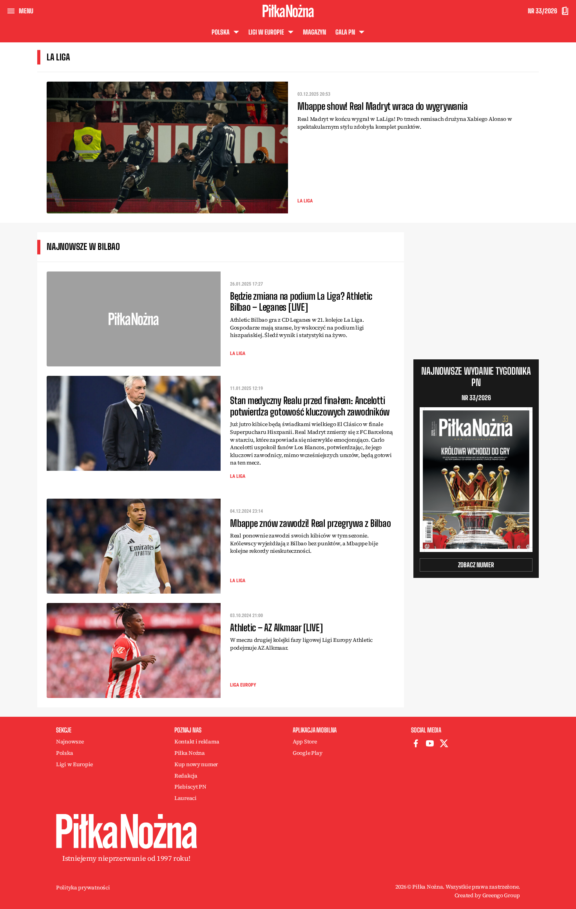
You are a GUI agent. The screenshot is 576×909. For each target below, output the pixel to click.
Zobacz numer (476, 564)
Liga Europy (243, 685)
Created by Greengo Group (487, 895)
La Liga (305, 201)
